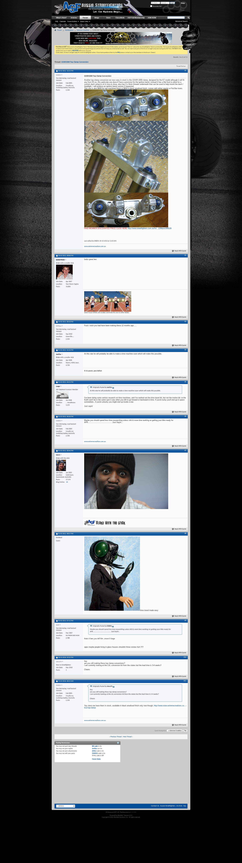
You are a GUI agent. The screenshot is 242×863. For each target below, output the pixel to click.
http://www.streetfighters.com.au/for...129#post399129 (149, 228)
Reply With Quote (180, 251)
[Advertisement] (121, 770)
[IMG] (94, 751)
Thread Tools (180, 66)
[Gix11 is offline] (61, 465)
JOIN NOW (152, 18)
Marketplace (69, 30)
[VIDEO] (95, 753)
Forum (85, 18)
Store (108, 18)
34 (67, 482)
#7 (185, 450)
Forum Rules (96, 759)
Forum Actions (72, 21)
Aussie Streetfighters (167, 806)
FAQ (56, 21)
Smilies (94, 748)
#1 (185, 71)
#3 (185, 321)
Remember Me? (157, 6)
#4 (185, 350)
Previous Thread (115, 737)
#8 (185, 533)
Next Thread (127, 737)
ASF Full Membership (136, 18)
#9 (185, 620)
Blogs (97, 18)
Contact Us (155, 806)
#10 (185, 657)
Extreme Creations (83, 30)
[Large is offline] (62, 395)
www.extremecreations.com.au (95, 246)
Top (185, 731)
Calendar (63, 21)
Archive (179, 806)
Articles (74, 18)
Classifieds (120, 18)
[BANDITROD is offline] (64, 272)
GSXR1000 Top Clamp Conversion (75, 62)
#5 (185, 382)
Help (183, 3)
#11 (185, 681)
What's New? (61, 18)
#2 (185, 255)
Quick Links (84, 21)
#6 (185, 416)
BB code (95, 746)
